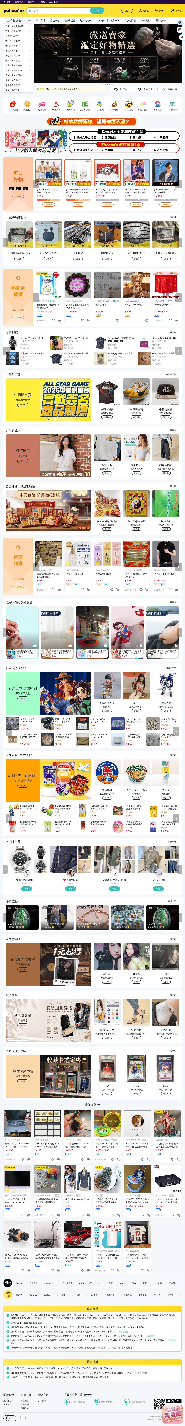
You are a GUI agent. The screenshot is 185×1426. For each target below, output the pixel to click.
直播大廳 (172, 901)
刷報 (7, 1283)
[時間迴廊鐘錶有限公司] (27, 873)
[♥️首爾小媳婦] (71, 873)
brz (100, 1282)
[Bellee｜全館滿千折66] (115, 873)
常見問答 (25, 1400)
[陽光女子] (77, 134)
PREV (5, 242)
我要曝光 (18, 196)
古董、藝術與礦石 (13, 31)
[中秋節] (167, 134)
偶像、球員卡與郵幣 (14, 26)
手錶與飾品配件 (12, 50)
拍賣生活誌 (69, 20)
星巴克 (47, 1294)
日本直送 (40, 20)
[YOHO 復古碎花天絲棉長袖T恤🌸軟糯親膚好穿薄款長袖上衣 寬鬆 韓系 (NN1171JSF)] (151, 859)
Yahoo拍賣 (13, 10)
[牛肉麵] (107, 147)
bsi (9, 1418)
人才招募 (42, 1400)
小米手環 (142, 1294)
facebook (20, 1418)
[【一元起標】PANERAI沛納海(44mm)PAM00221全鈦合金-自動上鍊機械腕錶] (19, 859)
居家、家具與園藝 (13, 65)
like (53, 321)
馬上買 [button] (107, 529)
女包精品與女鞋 (12, 45)
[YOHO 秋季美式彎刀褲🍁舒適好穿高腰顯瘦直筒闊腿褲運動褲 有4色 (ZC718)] (172, 852)
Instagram (25, 1418)
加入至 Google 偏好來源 (180, 30)
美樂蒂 (19, 1294)
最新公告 (25, 1408)
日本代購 (145, 20)
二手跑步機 (92, 1294)
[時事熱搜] (92, 121)
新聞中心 (7, 1400)
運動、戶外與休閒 (13, 70)
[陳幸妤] (137, 147)
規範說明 (122, 1331)
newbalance (49, 1282)
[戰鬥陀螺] (167, 147)
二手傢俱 (33, 1282)
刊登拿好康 (160, 20)
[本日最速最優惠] (172, 1414)
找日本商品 (171, 667)
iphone (19, 1282)
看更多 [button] (22, 461)
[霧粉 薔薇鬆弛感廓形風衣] (84, 866)
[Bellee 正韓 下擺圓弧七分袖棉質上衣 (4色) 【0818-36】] (128, 866)
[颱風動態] (107, 134)
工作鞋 (172, 1282)
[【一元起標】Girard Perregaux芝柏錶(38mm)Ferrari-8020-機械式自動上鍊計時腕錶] (40, 852)
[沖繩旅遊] (77, 147)
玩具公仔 (114, 20)
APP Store (174, 1401)
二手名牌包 (126, 1294)
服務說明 (7, 1404)
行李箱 (170, 1294)
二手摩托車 (67, 1282)
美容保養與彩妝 (12, 60)
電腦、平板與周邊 (13, 75)
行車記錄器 (109, 1294)
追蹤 (27, 888)
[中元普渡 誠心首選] (108, 53)
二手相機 (61, 1294)
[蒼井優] (137, 134)
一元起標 (158, 1282)
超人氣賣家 (85, 20)
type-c (122, 1282)
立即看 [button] (22, 405)
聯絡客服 (25, 1404)
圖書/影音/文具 (12, 36)
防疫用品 (33, 1294)
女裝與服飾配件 (12, 40)
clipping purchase (59, 321)
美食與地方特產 (12, 90)
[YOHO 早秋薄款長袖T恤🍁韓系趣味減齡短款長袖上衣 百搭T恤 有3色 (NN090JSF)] (172, 866)
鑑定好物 (54, 20)
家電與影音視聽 (12, 85)
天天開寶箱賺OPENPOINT (58, 89)
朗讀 (180, 22)
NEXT (179, 242)
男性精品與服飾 (12, 55)
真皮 (134, 1282)
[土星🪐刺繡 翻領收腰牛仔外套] (84, 852)
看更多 (173, 217)
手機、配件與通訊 (13, 80)
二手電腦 (76, 1294)
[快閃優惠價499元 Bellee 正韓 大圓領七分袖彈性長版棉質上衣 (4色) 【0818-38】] (128, 852)
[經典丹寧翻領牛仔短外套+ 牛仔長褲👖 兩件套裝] (63, 859)
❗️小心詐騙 (130, 20)
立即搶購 (48, 204)
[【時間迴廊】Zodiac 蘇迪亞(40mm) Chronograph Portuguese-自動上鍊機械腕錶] (40, 866)
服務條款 (150, 1419)
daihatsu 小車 (85, 1282)
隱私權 (158, 1419)
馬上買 (173, 486)
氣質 (111, 1282)
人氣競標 (100, 20)
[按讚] (35, 645)
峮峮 (145, 1282)
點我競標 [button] (107, 417)
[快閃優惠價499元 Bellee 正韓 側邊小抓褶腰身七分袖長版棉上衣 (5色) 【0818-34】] (107, 859)
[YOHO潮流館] (159, 873)
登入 (127, 10)
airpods (156, 1294)
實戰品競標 (171, 374)
